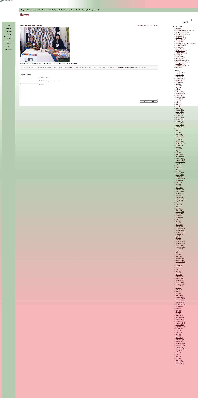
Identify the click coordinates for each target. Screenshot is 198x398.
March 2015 (179, 210)
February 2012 (180, 258)
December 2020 (180, 114)
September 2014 (180, 215)
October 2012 (180, 245)
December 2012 (180, 241)
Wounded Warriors (181, 65)
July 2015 (178, 202)
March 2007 (179, 360)
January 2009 (180, 319)
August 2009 (179, 306)
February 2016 (180, 189)
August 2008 (179, 328)
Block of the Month (47, 10)
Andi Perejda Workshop (28, 25)
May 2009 (178, 312)
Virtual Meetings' (180, 56)
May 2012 (178, 252)
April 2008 (179, 336)
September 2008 (180, 327)
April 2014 (179, 223)
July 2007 (178, 352)
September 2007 (180, 349)
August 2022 (179, 82)
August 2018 (179, 145)
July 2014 (178, 219)
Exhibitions (179, 36)
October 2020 (180, 117)
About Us (8, 28)
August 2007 (179, 351)
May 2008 (178, 334)
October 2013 (180, 230)
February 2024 (180, 75)
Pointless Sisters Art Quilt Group (185, 43)
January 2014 (180, 227)
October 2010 (180, 282)
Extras (9, 44)
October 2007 (180, 347)
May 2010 (178, 291)
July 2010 (178, 288)
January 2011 (179, 278)
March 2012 (179, 256)
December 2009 (180, 299)
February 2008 (180, 339)
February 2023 (180, 76)
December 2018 (180, 138)
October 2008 (180, 325)
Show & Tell (38, 10)
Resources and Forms (8, 37)
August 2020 (179, 121)
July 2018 (178, 147)
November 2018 (180, 139)
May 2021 (178, 104)
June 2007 (179, 354)
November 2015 (180, 195)
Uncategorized (180, 53)
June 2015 (179, 204)
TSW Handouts (180, 51)
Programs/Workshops (27, 10)
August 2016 (179, 180)
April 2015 (179, 208)
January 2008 (180, 341)
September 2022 (180, 80)
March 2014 (179, 225)
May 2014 (178, 221)
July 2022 (178, 84)
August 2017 (179, 164)
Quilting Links (180, 45)
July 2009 (178, 308)
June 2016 (179, 182)
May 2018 (178, 151)
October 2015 (180, 197)
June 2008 (179, 332)
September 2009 (180, 304)
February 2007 (180, 362)
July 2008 (178, 330)
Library (9, 34)
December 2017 (180, 160)
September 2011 (180, 264)
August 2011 (179, 265)
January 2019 (180, 136)
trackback (133, 67)
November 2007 (180, 345)
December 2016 (180, 176)
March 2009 (179, 315)
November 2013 (180, 228)
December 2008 (180, 321)
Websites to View (181, 60)
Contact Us (8, 49)
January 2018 (180, 158)
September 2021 (180, 97)
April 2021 (179, 106)
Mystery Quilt (180, 40)
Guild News (179, 38)
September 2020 (180, 119)
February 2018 (180, 156)
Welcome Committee (182, 62)
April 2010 (179, 293)
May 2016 (178, 184)
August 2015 (179, 201)
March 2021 (179, 108)
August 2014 (179, 217)
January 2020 (180, 125)
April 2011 (178, 273)
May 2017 (178, 169)
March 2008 (179, 338)
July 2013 (178, 236)
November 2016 (180, 178)
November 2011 (180, 262)
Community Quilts (9, 41)
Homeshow (38, 25)
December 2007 (180, 343)
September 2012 (180, 247)
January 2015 (180, 214)
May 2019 (178, 130)
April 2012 (179, 254)
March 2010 (179, 295)
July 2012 (178, 251)
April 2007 (179, 358)
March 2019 (179, 134)
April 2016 (179, 186)
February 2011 (180, 277)
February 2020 (180, 123)
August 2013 (179, 234)
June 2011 (179, 269)
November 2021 (180, 93)
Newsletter (9, 31)
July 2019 (178, 128)
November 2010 (180, 280)
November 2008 (180, 323)
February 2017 (180, 173)
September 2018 (180, 143)
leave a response (123, 67)
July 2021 (178, 101)
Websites (178, 58)
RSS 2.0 (106, 67)
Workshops (179, 64)
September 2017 (180, 162)
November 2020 (180, 115)
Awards (178, 28)
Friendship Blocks (69, 10)
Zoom (177, 67)
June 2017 (179, 167)
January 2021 (180, 112)
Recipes (178, 47)
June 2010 (179, 289)
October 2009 (180, 302)
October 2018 (180, 141)
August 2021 (179, 99)
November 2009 (180, 301)
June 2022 (179, 86)
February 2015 (180, 212)
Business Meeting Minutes (183, 30)
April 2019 (179, 132)
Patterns (178, 41)
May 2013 (178, 238)
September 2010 (180, 284)
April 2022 (179, 89)
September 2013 (180, 232)
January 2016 (180, 191)
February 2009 (180, 317)
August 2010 (179, 286)
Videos (178, 54)
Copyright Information (182, 34)
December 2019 (180, 126)
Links (8, 46)
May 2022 (178, 88)
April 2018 (179, 152)
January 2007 (180, 364)
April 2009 (179, 314)
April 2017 (179, 171)
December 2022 (180, 78)
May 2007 (178, 356)
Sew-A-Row (97, 10)
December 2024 (180, 73)
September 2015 (180, 199)
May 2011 (178, 271)
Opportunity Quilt (59, 10)
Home (9, 25)
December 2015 (180, 193)
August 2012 (179, 249)
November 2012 (180, 243)
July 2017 (178, 165)
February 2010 (180, 297)
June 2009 (179, 310)
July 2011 (178, 267)
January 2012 (180, 260)
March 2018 (179, 154)
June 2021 (179, 102)
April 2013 (179, 239)
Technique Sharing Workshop (84, 10)
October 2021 (180, 95)
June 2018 (179, 149)
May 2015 (178, 206)
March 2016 (179, 188)
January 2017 (180, 175)
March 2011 (179, 275)
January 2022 (180, 91)
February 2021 (180, 110)
